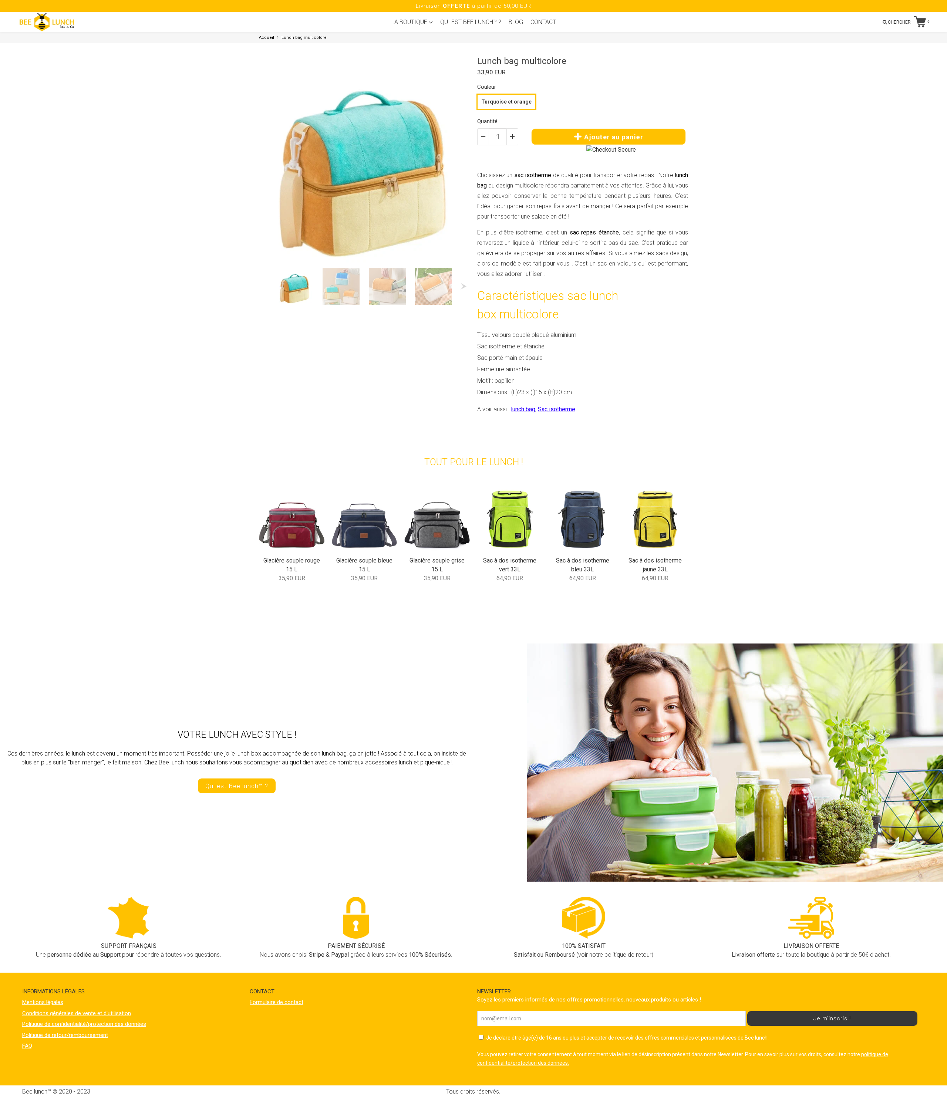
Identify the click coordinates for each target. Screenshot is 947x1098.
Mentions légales (42, 1002)
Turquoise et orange (506, 102)
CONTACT (543, 22)
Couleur (486, 87)
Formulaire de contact (276, 1002)
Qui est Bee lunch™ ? (236, 786)
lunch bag (523, 409)
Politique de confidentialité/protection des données (84, 1024)
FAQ (27, 1046)
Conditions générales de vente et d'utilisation (76, 1013)
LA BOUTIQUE (410, 22)
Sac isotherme (556, 409)
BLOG (516, 22)
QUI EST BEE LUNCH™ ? (470, 22)
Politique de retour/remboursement (65, 1035)
